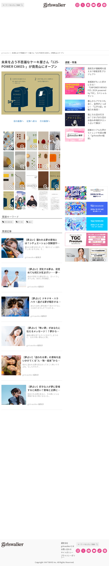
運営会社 (64, 543)
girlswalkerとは (67, 546)
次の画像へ (45, 121)
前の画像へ (19, 121)
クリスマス (8, 222)
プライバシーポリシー (68, 555)
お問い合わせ (66, 549)
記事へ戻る (32, 121)
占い (30, 222)
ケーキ (20, 222)
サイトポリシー (67, 552)
